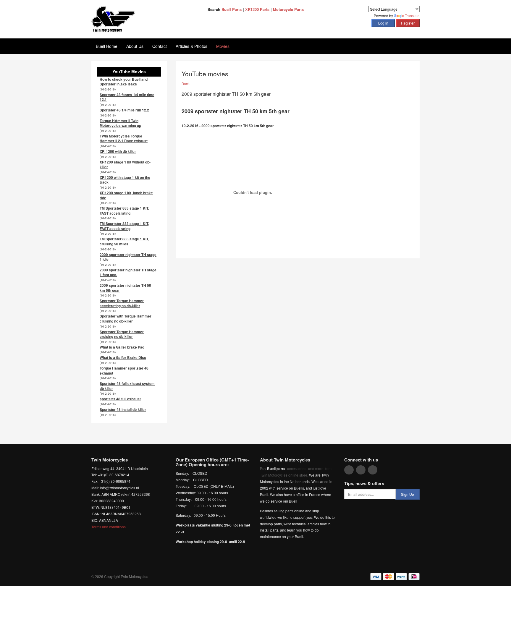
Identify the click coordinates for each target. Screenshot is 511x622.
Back (186, 83)
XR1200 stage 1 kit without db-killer (125, 164)
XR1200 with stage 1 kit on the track (125, 180)
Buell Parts (231, 9)
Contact (159, 46)
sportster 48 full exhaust (120, 398)
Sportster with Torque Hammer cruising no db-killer (125, 318)
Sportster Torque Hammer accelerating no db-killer (122, 303)
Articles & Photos (191, 46)
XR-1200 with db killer (118, 151)
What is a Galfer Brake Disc (123, 357)
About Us (134, 46)
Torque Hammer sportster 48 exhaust (124, 370)
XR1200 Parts (257, 9)
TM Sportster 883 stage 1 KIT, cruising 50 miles (124, 241)
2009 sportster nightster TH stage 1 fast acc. (128, 272)
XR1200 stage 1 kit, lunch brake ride (126, 195)
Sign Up (407, 494)
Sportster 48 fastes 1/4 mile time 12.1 (127, 97)
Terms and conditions (108, 526)
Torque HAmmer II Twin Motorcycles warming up (120, 123)
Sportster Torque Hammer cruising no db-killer (122, 334)
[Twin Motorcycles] (113, 18)
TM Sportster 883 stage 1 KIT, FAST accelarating (124, 210)
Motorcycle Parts (288, 9)
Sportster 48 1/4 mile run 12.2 (124, 110)
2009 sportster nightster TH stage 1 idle (128, 257)
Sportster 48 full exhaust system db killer (127, 386)
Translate (412, 15)
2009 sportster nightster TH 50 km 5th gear (125, 288)
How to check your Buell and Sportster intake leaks (124, 82)
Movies (222, 46)
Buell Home (106, 46)
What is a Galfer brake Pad (122, 347)
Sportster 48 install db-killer (123, 409)
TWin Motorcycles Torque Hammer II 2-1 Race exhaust (124, 138)
